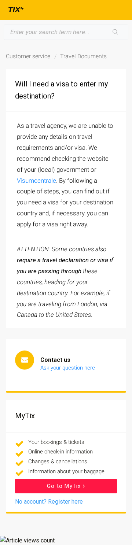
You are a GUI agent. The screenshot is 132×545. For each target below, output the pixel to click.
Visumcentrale (36, 180)
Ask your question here (67, 367)
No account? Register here (49, 501)
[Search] (115, 32)
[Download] (52, 271)
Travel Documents (83, 56)
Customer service (28, 56)
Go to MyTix (64, 486)
